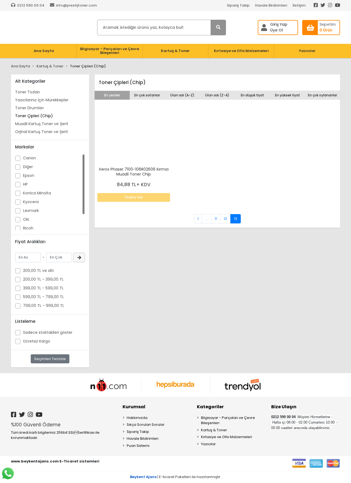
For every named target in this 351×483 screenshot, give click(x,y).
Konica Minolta (37, 193)
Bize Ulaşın (283, 407)
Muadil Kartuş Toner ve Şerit (41, 124)
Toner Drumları (29, 108)
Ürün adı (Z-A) (217, 95)
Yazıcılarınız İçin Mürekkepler (42, 100)
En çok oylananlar (322, 95)
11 (216, 218)
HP (25, 184)
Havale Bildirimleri (271, 5)
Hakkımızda (137, 417)
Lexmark (31, 210)
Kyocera (31, 202)
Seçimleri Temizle (50, 358)
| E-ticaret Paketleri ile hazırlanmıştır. (175, 476)
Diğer (28, 166)
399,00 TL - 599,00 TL (43, 288)
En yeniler (112, 95)
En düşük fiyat (252, 95)
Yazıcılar (208, 444)
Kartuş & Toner (214, 430)
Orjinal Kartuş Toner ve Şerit (41, 131)
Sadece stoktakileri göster (47, 332)
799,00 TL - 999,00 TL (43, 305)
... (206, 218)
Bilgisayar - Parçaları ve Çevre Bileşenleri (228, 420)
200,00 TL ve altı (38, 270)
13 (235, 218)
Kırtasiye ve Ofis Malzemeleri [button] (241, 50)
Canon (29, 158)
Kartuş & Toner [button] (175, 50)
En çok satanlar (147, 95)
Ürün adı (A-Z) (182, 95)
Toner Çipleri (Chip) (34, 116)
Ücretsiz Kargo (36, 341)
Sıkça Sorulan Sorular (146, 424)
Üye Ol (276, 30)
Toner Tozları (27, 92)
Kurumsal (134, 407)
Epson (28, 175)
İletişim (299, 5)
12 (225, 218)
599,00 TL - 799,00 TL (43, 297)
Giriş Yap (278, 24)
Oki (26, 219)
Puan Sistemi (138, 445)
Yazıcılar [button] (307, 50)
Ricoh (28, 228)
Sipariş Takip (238, 5)
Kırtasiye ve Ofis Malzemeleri (226, 436)
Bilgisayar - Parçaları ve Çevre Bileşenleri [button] (109, 50)
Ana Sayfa (44, 50)
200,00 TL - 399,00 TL (43, 279)
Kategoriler (210, 407)
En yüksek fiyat (287, 95)
